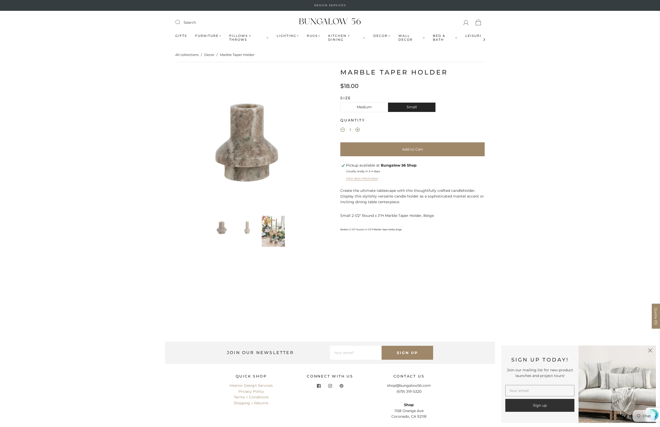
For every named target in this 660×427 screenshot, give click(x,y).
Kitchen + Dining (339, 38)
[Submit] (181, 22)
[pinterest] (341, 385)
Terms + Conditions (251, 397)
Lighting (286, 36)
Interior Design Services (251, 385)
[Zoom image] (247, 141)
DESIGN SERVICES (330, 5)
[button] (190, 141)
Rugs (312, 36)
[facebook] (318, 385)
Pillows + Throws (240, 38)
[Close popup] (650, 351)
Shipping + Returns (251, 403)
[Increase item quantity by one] (357, 130)
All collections (187, 55)
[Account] (466, 22)
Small (412, 107)
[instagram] (330, 385)
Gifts (181, 36)
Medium (364, 107)
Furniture (207, 36)
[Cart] (478, 22)
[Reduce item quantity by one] (342, 130)
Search (190, 22)
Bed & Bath (439, 38)
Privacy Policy (251, 391)
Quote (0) (656, 316)
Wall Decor (405, 38)
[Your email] (356, 353)
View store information (362, 178)
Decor (380, 36)
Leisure (473, 36)
